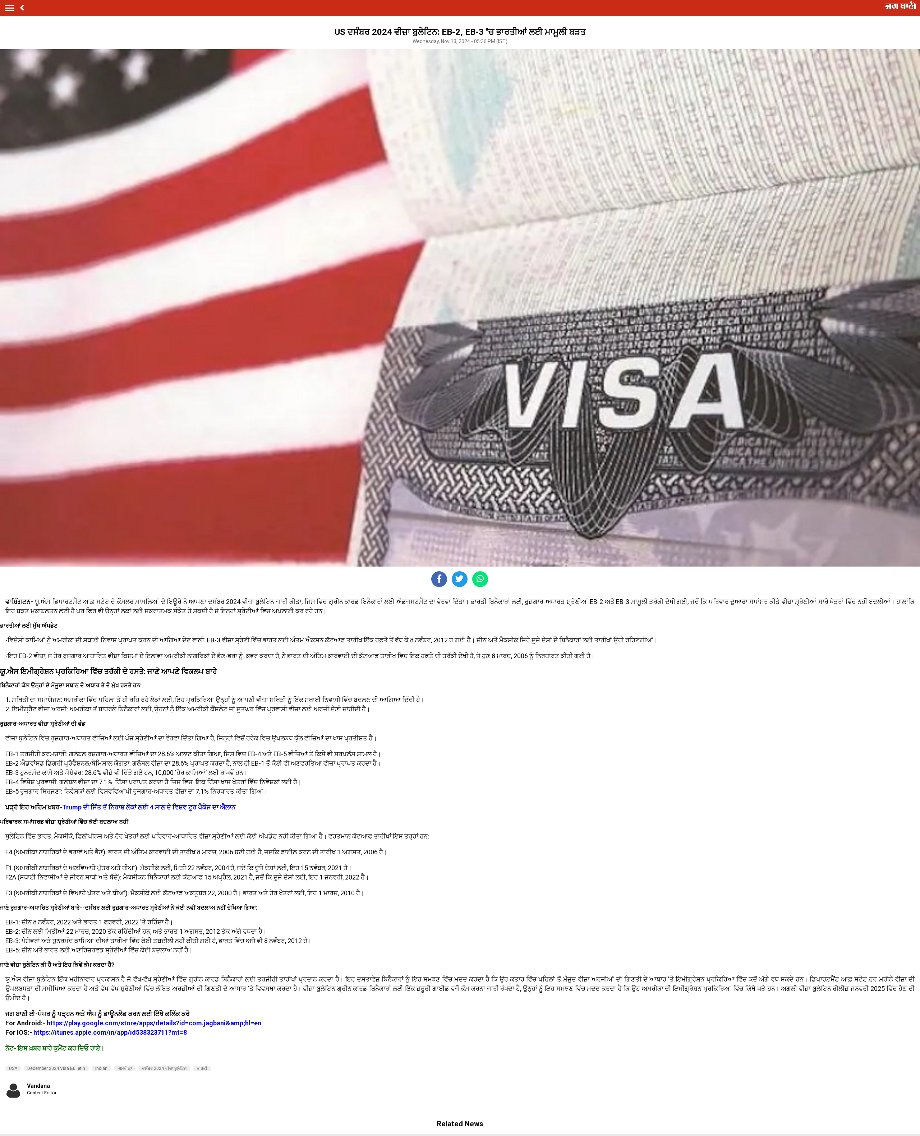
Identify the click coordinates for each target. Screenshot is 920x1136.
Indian (101, 1068)
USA (13, 1068)
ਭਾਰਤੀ (202, 1068)
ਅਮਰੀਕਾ (125, 1068)
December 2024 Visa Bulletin (56, 1068)
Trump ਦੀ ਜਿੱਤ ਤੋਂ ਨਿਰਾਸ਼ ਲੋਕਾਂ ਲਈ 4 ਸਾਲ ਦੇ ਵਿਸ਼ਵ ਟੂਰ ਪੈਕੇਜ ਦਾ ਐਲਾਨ (148, 807)
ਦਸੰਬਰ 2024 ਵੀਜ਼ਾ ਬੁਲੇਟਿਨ (164, 1068)
